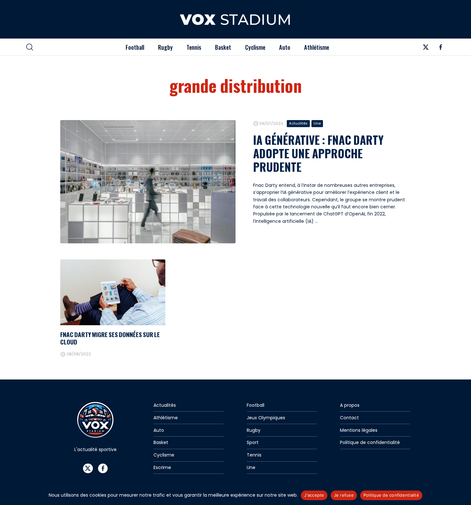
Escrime (162, 467)
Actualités (298, 123)
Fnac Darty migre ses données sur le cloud (110, 338)
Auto (284, 47)
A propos (349, 405)
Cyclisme (255, 47)
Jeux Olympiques (266, 417)
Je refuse (344, 495)
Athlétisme (316, 47)
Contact (349, 417)
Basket (223, 47)
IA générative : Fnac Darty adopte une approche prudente (318, 153)
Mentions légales (358, 430)
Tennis (193, 47)
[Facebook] (441, 49)
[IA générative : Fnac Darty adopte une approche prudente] (148, 181)
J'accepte (314, 495)
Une (317, 123)
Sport (253, 442)
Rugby (165, 47)
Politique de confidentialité (370, 442)
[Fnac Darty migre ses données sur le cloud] (112, 292)
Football (135, 47)
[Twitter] (426, 49)
